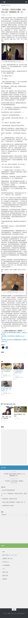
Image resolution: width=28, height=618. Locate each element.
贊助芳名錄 (5, 575)
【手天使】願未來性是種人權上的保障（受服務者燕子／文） (6, 389)
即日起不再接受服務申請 (8, 490)
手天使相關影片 (6, 565)
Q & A (3, 568)
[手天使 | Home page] (4, 2)
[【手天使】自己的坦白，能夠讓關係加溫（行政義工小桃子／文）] (18, 366)
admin (3, 15)
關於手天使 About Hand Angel (9, 555)
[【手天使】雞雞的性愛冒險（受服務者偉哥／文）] (6, 366)
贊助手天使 (5, 572)
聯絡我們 (4, 579)
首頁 (3, 551)
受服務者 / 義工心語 (5, 5)
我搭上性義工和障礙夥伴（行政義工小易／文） (14, 502)
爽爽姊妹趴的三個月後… (8, 505)
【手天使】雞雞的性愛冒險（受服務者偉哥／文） (6, 371)
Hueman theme (21, 613)
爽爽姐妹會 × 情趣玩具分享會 (9, 498)
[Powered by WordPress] (8, 613)
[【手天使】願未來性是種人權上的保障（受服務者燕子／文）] (6, 384)
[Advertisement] (14, 530)
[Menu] (26, 2)
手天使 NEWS (5, 562)
